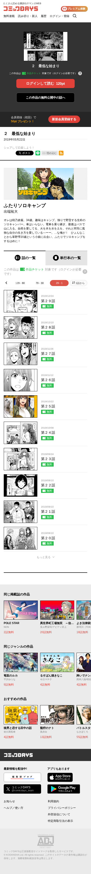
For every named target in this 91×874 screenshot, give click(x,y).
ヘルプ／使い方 (13, 807)
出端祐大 (11, 211)
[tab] (25, 258)
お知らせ (9, 801)
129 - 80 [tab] (20, 283)
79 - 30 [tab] (40, 283)
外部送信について (59, 814)
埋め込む (51, 153)
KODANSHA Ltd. (15, 855)
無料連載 (9, 16)
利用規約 (53, 801)
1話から (80, 283)
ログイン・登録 (59, 16)
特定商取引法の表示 (60, 821)
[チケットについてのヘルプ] (80, 74)
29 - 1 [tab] (59, 283)
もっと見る (44, 557)
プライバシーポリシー (62, 807)
